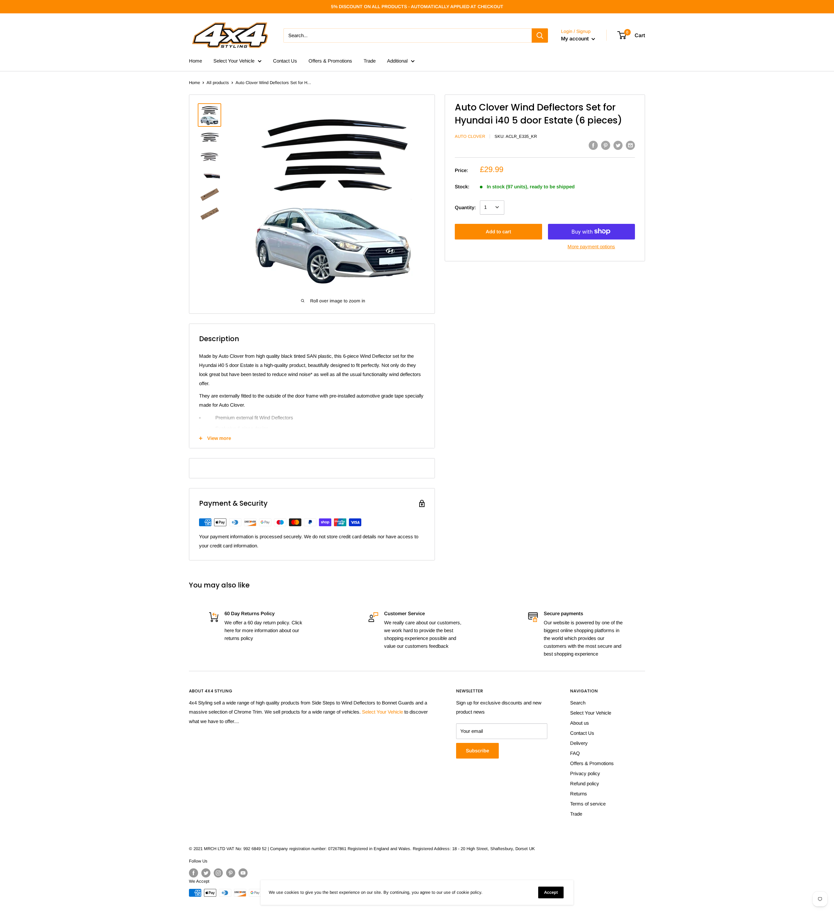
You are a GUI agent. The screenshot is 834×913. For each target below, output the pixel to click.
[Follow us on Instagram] (218, 872)
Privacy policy (585, 773)
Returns (578, 793)
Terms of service (588, 803)
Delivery (579, 743)
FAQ (575, 753)
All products (218, 82)
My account (575, 38)
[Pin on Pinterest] (605, 145)
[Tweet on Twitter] (618, 145)
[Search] (540, 35)
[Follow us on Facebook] (193, 872)
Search (577, 702)
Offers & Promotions (330, 61)
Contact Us (285, 61)
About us (579, 723)
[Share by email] (630, 145)
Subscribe (477, 750)
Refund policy (584, 783)
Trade (370, 61)
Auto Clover (470, 136)
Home (195, 61)
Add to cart (498, 231)
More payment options (591, 246)
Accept (551, 892)
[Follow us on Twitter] (205, 872)
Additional (397, 61)
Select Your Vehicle (233, 61)
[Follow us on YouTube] (243, 872)
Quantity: (465, 207)
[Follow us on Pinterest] (230, 872)
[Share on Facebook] (593, 145)
